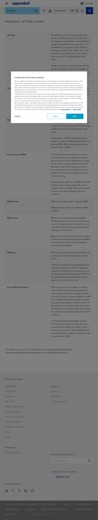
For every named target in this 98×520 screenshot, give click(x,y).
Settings (18, 116)
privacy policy (65, 109)
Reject (55, 116)
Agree (75, 116)
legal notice (77, 109)
